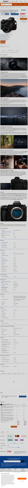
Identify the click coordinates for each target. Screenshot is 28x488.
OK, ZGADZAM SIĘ (22, 478)
